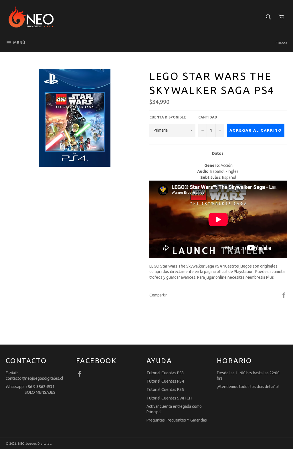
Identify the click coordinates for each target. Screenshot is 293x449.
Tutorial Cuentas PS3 (165, 373)
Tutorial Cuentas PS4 (165, 381)
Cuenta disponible (167, 117)
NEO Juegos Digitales (34, 443)
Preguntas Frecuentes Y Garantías (176, 420)
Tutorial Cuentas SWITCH (169, 398)
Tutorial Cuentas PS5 (165, 389)
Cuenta (281, 43)
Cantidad (207, 117)
